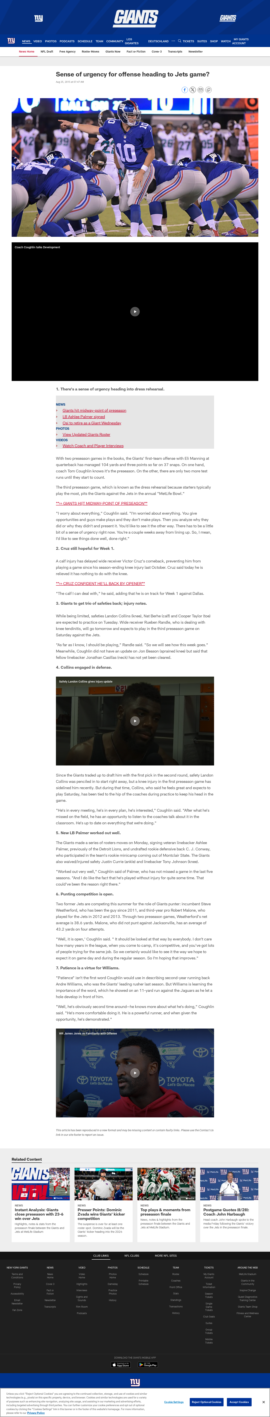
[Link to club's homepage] (11, 40)
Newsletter (50, 1300)
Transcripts (50, 1306)
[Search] (179, 40)
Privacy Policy (36, 1412)
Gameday (113, 1284)
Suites (209, 1323)
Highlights (81, 1284)
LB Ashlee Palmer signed (84, 416)
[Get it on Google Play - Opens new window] (148, 1367)
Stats (176, 1293)
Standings (175, 1300)
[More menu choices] (173, 40)
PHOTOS (113, 1267)
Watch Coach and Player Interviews (93, 445)
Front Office (176, 1287)
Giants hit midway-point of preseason (94, 410)
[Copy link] (208, 90)
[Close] (263, 1402)
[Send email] (200, 92)
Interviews (81, 1290)
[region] (135, 1402)
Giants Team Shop (248, 1306)
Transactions (176, 1306)
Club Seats (209, 1316)
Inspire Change (248, 1290)
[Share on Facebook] (185, 92)
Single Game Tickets (209, 1307)
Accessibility (17, 1293)
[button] (135, 311)
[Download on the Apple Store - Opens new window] (121, 1365)
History (112, 1300)
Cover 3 (50, 1284)
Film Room (82, 1306)
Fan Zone (17, 1310)
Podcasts (82, 1313)
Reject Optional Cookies (206, 1402)
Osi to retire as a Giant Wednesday (92, 422)
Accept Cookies (239, 1402)
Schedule (143, 1274)
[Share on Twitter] (193, 92)
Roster (175, 1274)
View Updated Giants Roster (86, 434)
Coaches (175, 1280)
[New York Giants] (135, 1383)
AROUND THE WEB (248, 1267)
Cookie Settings (174, 1402)
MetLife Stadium (247, 1274)
